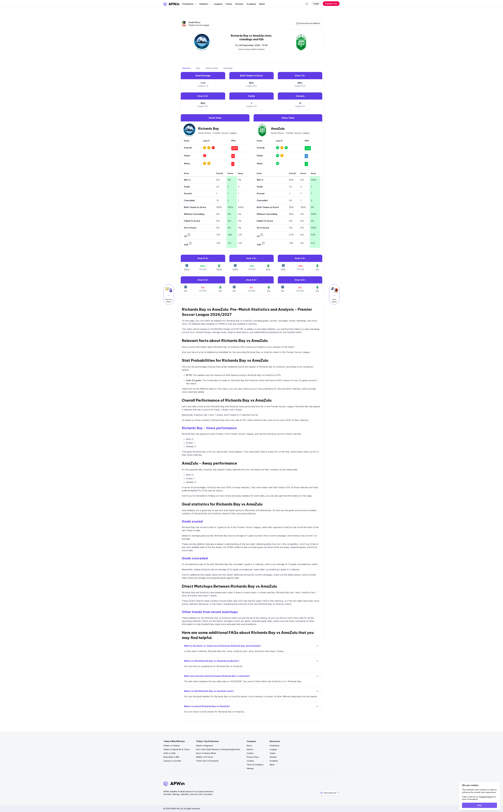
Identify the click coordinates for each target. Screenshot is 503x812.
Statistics (203, 4)
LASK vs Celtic (169, 753)
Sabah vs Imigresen (204, 745)
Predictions (187, 4)
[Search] (307, 4)
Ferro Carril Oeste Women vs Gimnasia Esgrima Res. (218, 749)
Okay (479, 805)
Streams (239, 4)
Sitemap (250, 768)
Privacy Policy (253, 757)
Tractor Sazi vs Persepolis (207, 761)
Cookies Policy (486, 797)
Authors (250, 749)
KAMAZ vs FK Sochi (204, 757)
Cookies (250, 761)
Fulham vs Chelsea (171, 745)
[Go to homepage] (171, 4)
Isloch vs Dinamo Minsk (206, 753)
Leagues (218, 4)
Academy (251, 4)
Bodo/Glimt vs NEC (171, 757)
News (262, 4)
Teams (228, 4)
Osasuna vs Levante (172, 761)
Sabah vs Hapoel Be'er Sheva (176, 749)
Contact (250, 753)
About (249, 745)
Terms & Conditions (255, 764)
